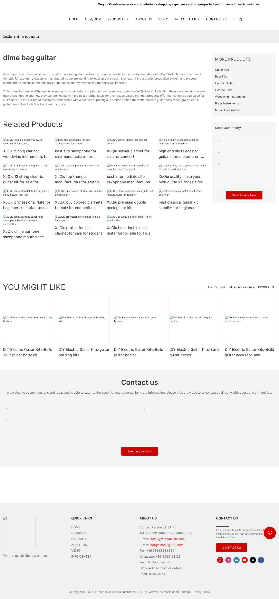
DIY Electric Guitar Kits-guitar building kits (84, 352)
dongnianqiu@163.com (166, 545)
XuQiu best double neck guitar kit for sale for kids (128, 230)
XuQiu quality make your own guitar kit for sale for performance (181, 179)
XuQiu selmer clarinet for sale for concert (128, 154)
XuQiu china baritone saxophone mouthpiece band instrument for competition (23, 234)
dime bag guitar (28, 37)
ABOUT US (79, 545)
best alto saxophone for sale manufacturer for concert (75, 154)
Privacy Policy (201, 591)
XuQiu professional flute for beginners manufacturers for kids (26, 205)
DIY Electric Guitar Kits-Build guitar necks (194, 352)
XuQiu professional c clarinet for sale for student (78, 230)
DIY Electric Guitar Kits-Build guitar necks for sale (249, 352)
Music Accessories (241, 287)
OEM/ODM (78, 533)
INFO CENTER (81, 556)
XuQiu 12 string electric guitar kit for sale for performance (23, 179)
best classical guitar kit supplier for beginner (178, 205)
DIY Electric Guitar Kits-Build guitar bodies (138, 352)
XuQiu (7, 37)
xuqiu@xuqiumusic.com (167, 539)
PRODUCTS (266, 287)
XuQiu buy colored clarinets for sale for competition (78, 205)
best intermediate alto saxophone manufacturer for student (129, 179)
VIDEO (75, 550)
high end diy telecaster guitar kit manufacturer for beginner (182, 154)
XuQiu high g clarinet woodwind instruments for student (26, 154)
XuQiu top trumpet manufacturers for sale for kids (77, 179)
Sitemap (185, 591)
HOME (75, 527)
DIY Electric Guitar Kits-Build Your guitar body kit (27, 352)
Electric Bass (216, 287)
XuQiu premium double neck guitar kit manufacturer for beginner (130, 205)
